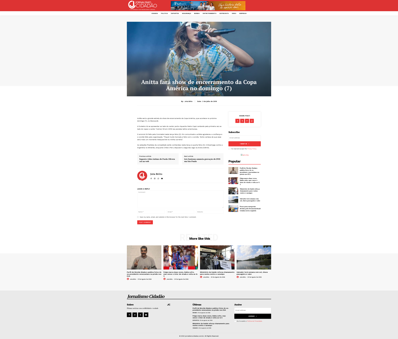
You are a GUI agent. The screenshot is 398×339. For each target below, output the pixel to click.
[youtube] (162, 178)
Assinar (251, 316)
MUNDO (195, 312)
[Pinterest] (247, 121)
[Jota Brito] (142, 176)
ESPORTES (196, 320)
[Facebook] (237, 121)
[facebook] (151, 178)
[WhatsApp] (252, 121)
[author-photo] (128, 279)
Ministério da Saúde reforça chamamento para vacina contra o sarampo (250, 191)
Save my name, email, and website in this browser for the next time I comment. (168, 217)
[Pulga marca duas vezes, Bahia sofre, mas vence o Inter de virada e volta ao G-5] (233, 180)
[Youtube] (146, 314)
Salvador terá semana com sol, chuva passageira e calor (250, 200)
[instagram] (154, 178)
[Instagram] (134, 314)
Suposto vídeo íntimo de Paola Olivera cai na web (157, 160)
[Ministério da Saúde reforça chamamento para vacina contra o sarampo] (233, 190)
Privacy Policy (251, 149)
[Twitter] (242, 121)
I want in (243, 144)
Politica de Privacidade (254, 321)
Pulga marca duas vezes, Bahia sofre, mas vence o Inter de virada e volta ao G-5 (250, 181)
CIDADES (199, 75)
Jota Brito (188, 101)
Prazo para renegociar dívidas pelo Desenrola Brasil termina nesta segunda (250, 208)
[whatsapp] (158, 178)
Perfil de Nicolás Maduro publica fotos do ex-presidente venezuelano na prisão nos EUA (249, 171)
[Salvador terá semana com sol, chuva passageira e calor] (233, 199)
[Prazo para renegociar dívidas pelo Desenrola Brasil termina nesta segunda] (233, 208)
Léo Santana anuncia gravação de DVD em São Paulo (202, 160)
